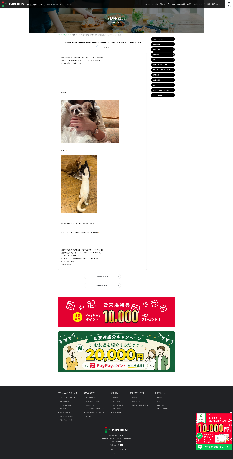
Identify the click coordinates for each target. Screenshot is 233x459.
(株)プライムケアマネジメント (161, 90)
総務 (154, 59)
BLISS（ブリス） (90, 405)
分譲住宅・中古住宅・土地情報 (140, 405)
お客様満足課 (156, 80)
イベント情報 (116, 401)
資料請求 (159, 401)
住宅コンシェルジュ (158, 39)
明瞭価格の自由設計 (65, 401)
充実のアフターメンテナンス (68, 420)
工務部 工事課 (156, 49)
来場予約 (159, 397)
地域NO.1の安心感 (65, 412)
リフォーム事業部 (157, 95)
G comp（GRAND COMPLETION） (95, 412)
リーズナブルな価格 (65, 405)
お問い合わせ (160, 405)
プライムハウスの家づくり (67, 397)
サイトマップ (109, 449)
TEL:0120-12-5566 (116, 442)
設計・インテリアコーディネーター (162, 70)
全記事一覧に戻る (102, 276)
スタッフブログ (67, 35)
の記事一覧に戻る (101, 286)
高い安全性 (63, 409)
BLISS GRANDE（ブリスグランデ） (95, 409)
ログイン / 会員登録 (162, 409)
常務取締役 (156, 54)
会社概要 (134, 397)
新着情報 (115, 397)
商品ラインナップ (91, 397)
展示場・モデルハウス (137, 401)
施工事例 (88, 416)
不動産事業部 (156, 44)
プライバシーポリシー (121, 449)
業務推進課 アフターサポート (161, 65)
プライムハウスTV (118, 405)
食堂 (154, 85)
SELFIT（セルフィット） (92, 401)
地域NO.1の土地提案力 (66, 416)
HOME (60, 35)
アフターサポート (118, 412)
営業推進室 (156, 75)
